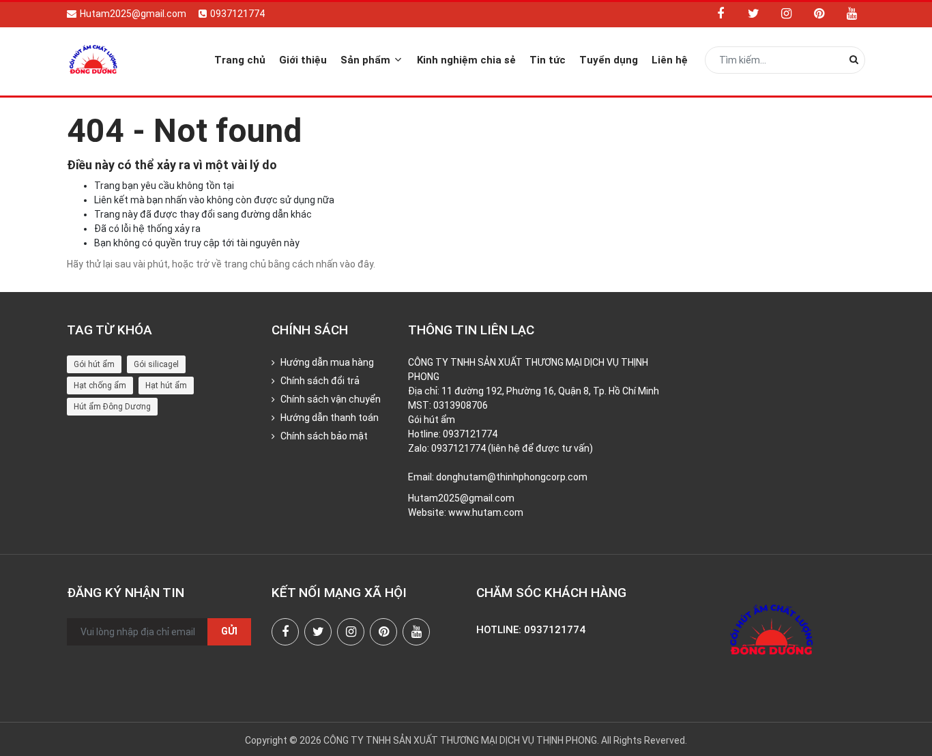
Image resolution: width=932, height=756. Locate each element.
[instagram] (786, 13)
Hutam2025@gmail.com (133, 13)
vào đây (356, 264)
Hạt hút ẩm (166, 385)
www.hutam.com (485, 512)
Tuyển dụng (608, 60)
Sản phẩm (366, 60)
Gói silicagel (156, 364)
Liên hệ (670, 60)
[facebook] (720, 13)
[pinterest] (818, 13)
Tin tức (547, 60)
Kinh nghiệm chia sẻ (466, 60)
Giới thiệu (303, 60)
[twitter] (753, 13)
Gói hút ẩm (94, 364)
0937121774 (237, 13)
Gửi (229, 631)
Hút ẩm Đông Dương (112, 406)
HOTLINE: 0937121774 (530, 630)
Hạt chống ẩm (100, 385)
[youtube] (851, 13)
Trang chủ (239, 60)
